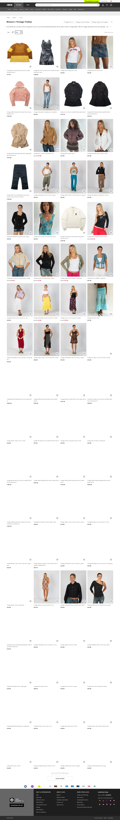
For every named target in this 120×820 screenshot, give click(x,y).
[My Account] (103, 4)
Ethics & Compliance (41, 812)
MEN (28, 5)
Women (14, 17)
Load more (60, 778)
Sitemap (38, 807)
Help (37, 795)
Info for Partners (80, 804)
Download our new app (91, 1)
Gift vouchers (80, 797)
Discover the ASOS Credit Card (84, 807)
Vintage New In (68, 22)
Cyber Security (60, 804)
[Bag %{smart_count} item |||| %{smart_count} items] (111, 4)
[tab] (9, 9)
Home (8, 17)
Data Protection (39, 809)
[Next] (112, 22)
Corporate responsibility (62, 800)
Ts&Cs (105, 818)
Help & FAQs (104, 1)
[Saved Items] (107, 4)
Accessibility (110, 818)
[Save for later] (30, 66)
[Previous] (62, 22)
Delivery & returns (40, 800)
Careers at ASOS (61, 797)
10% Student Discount (41, 804)
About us (59, 795)
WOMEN (18, 5)
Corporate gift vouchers (82, 800)
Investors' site (60, 802)
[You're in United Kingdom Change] (111, 1)
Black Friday (80, 802)
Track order (38, 797)
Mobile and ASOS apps (82, 795)
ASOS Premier (39, 802)
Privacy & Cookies (98, 818)
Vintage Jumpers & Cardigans (100, 22)
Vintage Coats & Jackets (83, 22)
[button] (99, 800)
